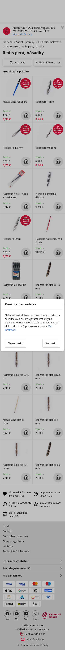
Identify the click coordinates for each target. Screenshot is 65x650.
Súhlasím (51, 343)
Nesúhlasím (15, 343)
